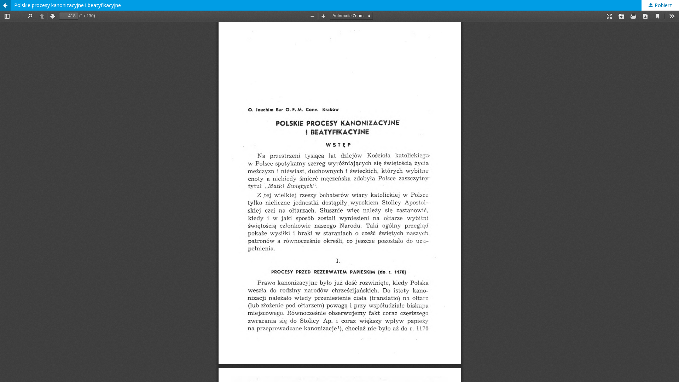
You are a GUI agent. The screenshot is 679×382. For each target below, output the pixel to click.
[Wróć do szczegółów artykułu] (5, 5)
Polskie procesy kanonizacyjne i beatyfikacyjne (67, 5)
